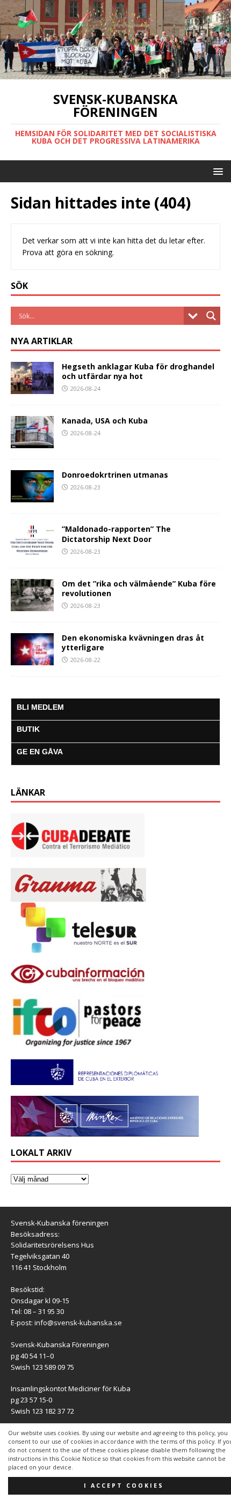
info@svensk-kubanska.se (78, 1322)
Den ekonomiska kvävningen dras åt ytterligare (133, 642)
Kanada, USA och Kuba (105, 420)
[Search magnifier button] (211, 316)
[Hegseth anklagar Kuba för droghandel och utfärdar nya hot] (32, 388)
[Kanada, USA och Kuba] (32, 442)
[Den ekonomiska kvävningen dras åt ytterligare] (32, 659)
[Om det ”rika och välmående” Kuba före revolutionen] (32, 604)
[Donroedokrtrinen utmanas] (32, 496)
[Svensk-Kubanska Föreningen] (115, 73)
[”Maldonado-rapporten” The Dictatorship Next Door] (32, 550)
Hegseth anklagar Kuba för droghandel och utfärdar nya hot (138, 371)
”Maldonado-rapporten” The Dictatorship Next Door (116, 534)
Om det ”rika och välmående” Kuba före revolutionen (139, 588)
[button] (216, 171)
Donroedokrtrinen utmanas (115, 475)
